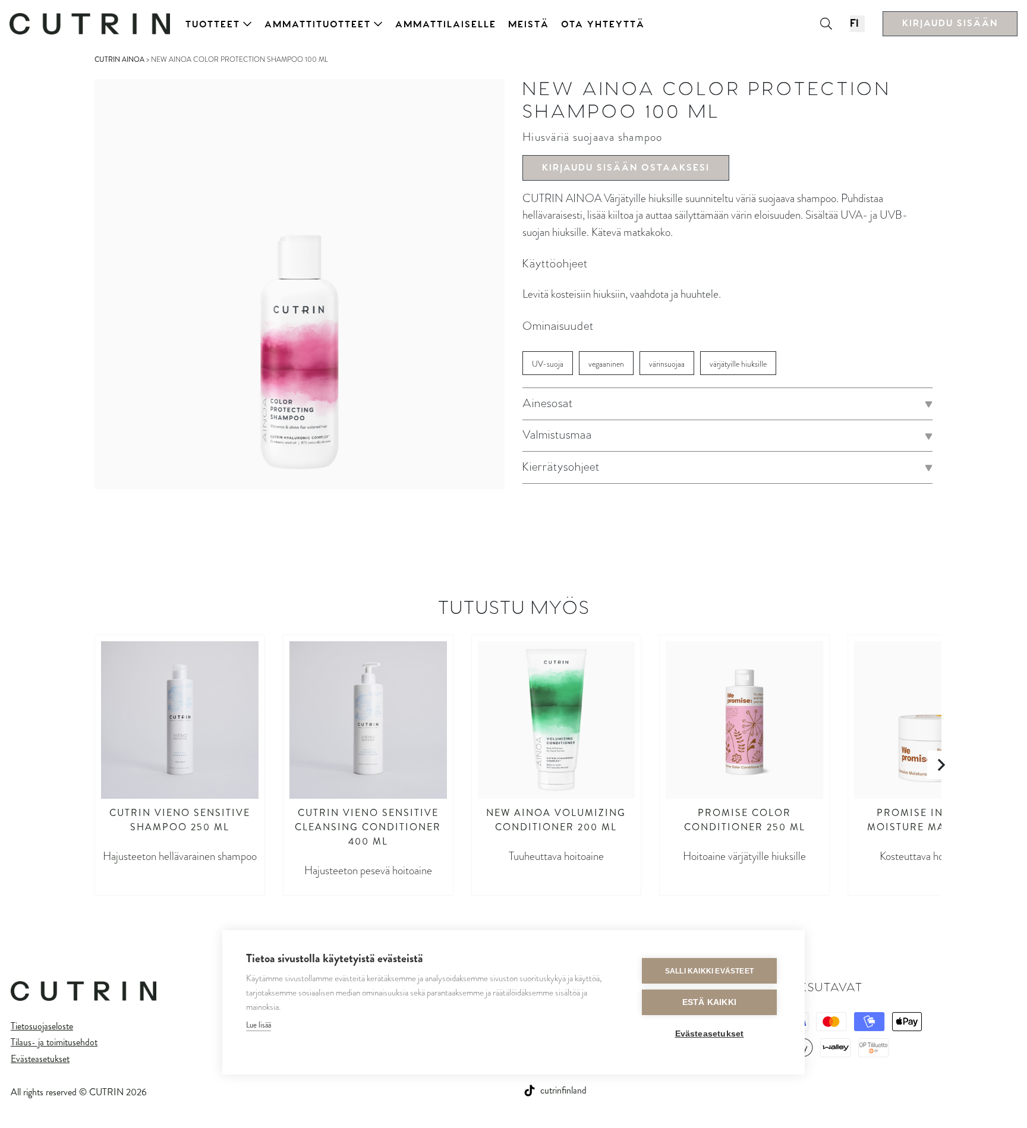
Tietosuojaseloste (42, 1026)
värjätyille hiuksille (738, 364)
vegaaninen (606, 364)
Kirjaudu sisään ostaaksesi (626, 168)
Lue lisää (258, 1025)
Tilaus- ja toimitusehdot (54, 1042)
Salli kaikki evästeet (709, 971)
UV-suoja (547, 364)
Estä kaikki (709, 1002)
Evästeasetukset (40, 1059)
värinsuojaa (667, 364)
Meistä (528, 24)
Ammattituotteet (317, 24)
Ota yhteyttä (603, 24)
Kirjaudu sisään (950, 23)
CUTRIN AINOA (119, 59)
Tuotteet (212, 24)
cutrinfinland (563, 1090)
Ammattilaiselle (445, 24)
